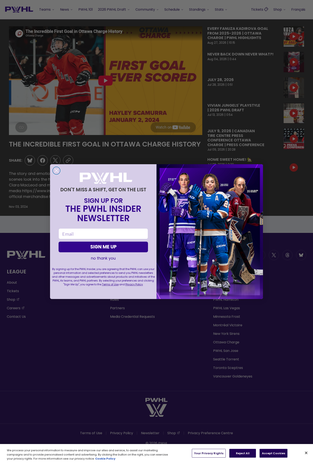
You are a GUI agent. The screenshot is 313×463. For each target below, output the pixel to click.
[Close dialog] (56, 170)
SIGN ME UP (103, 247)
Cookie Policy (105, 459)
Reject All (243, 453)
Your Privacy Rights (208, 453)
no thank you (103, 258)
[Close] (306, 452)
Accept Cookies (273, 453)
